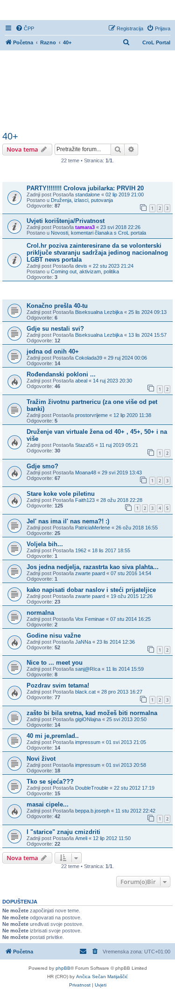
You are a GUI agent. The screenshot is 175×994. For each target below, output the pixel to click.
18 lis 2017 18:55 (111, 550)
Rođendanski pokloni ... (61, 374)
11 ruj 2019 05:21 (118, 445)
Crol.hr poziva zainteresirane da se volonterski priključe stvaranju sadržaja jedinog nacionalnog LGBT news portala (97, 252)
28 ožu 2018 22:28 (121, 500)
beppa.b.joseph (92, 810)
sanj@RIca (87, 669)
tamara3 (85, 227)
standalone (87, 194)
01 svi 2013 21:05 (126, 742)
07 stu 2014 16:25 (130, 619)
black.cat (85, 692)
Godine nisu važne (54, 635)
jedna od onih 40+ (53, 351)
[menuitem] (24, 28)
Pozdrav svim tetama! (58, 685)
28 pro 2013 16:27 (121, 692)
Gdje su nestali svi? (55, 328)
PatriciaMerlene (92, 527)
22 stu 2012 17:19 (134, 788)
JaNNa (83, 642)
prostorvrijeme (91, 415)
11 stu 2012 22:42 (135, 810)
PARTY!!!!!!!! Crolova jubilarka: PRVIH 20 (85, 188)
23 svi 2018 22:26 (120, 227)
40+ (10, 136)
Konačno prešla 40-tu (57, 305)
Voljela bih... (45, 544)
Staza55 (84, 445)
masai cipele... (48, 804)
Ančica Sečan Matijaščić (102, 976)
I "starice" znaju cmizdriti (63, 831)
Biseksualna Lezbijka (99, 312)
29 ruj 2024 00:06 (127, 358)
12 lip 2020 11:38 (132, 415)
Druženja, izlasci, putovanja (82, 200)
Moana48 (85, 472)
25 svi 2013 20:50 (126, 719)
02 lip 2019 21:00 (124, 194)
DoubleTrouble (91, 788)
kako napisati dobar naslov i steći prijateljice (91, 589)
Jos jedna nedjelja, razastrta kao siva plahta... (93, 566)
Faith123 (85, 500)
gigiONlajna (88, 719)
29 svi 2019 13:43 (122, 472)
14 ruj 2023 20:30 (112, 380)
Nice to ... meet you (55, 662)
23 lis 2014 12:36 (116, 642)
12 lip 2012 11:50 (112, 838)
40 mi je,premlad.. (53, 735)
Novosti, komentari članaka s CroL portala (98, 233)
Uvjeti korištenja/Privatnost (66, 220)
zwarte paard (90, 573)
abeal (81, 380)
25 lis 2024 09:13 (147, 312)
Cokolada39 (88, 358)
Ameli (81, 838)
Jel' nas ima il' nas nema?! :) (68, 521)
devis (81, 266)
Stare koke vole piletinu (61, 493)
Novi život (41, 758)
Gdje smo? (42, 466)
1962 (80, 550)
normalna (40, 612)
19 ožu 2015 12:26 (132, 596)
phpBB (63, 968)
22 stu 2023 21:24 (113, 266)
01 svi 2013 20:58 (126, 765)
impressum (87, 742)
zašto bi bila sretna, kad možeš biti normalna (92, 712)
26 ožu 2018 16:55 (137, 527)
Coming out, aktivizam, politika (85, 271)
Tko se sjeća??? (50, 781)
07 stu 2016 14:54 (131, 573)
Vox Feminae (90, 619)
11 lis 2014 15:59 (125, 669)
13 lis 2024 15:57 (147, 335)
